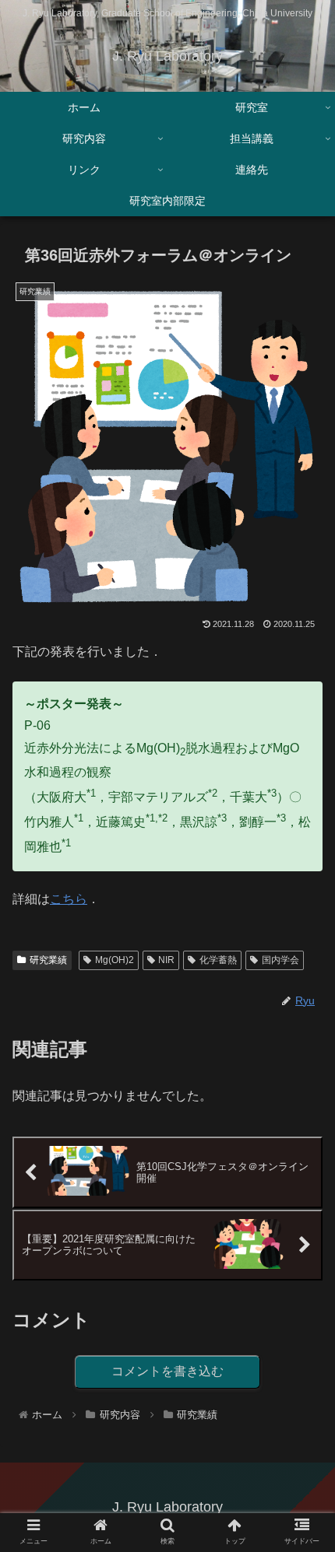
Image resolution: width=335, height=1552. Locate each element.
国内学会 (280, 960)
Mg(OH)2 (114, 960)
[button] (302, 1345)
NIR (166, 960)
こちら (68, 899)
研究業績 (48, 960)
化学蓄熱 (218, 960)
